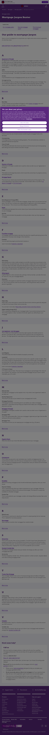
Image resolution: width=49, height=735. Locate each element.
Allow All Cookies (24, 122)
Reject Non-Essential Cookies (24, 129)
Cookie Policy (29, 119)
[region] (24, 120)
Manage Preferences (24, 126)
